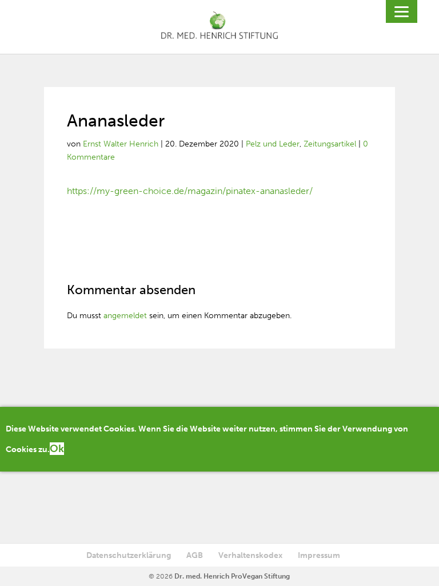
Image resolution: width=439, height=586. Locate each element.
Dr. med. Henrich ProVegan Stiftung (232, 576)
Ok (57, 448)
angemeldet (125, 315)
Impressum (319, 555)
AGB (194, 555)
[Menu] (401, 11)
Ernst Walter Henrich (120, 144)
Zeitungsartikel (330, 144)
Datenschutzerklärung (128, 555)
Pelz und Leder (273, 144)
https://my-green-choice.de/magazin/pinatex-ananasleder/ (190, 190)
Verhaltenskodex (250, 555)
